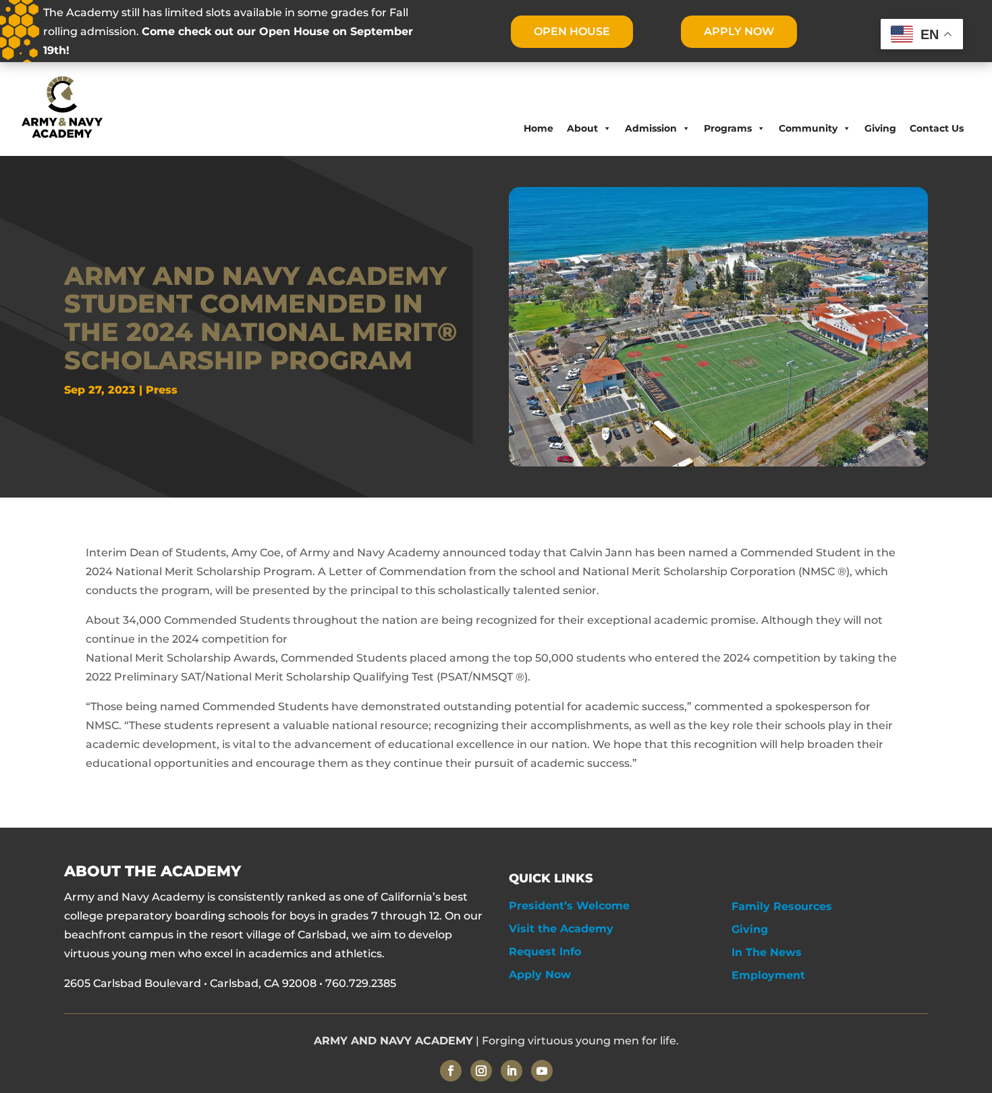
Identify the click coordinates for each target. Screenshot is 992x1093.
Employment (768, 975)
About (582, 128)
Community (808, 128)
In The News (767, 952)
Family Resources (782, 906)
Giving (880, 128)
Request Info (545, 951)
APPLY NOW (739, 31)
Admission (651, 128)
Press (161, 389)
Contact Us (937, 128)
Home (538, 128)
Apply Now (540, 974)
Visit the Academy (561, 928)
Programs (728, 128)
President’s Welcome (569, 905)
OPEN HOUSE (572, 31)
